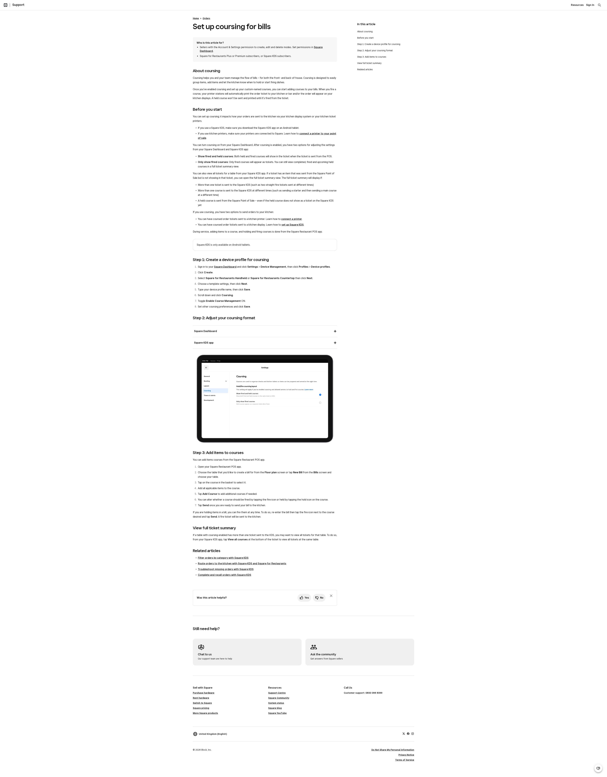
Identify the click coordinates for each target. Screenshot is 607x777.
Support (18, 5)
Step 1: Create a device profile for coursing (378, 44)
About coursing (365, 31)
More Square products (205, 713)
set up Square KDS (293, 224)
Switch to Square (202, 703)
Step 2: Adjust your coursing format (375, 50)
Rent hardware (201, 698)
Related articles (365, 69)
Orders (206, 18)
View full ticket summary (369, 63)
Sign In (590, 4)
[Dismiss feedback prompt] (331, 596)
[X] (403, 733)
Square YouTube (277, 713)
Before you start (365, 38)
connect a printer (291, 219)
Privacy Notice (406, 755)
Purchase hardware (203, 693)
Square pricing (201, 708)
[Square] (5, 5)
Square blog (275, 708)
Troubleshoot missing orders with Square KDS (226, 569)
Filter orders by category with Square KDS (223, 557)
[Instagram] (412, 733)
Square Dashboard (225, 266)
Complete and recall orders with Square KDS (224, 574)
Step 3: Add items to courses (371, 57)
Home (196, 18)
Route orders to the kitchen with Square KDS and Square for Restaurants (242, 563)
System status (276, 703)
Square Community (278, 698)
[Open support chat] (598, 768)
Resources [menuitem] (577, 4)
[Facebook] (408, 733)
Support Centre (277, 693)
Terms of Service (404, 760)
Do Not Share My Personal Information (392, 750)
